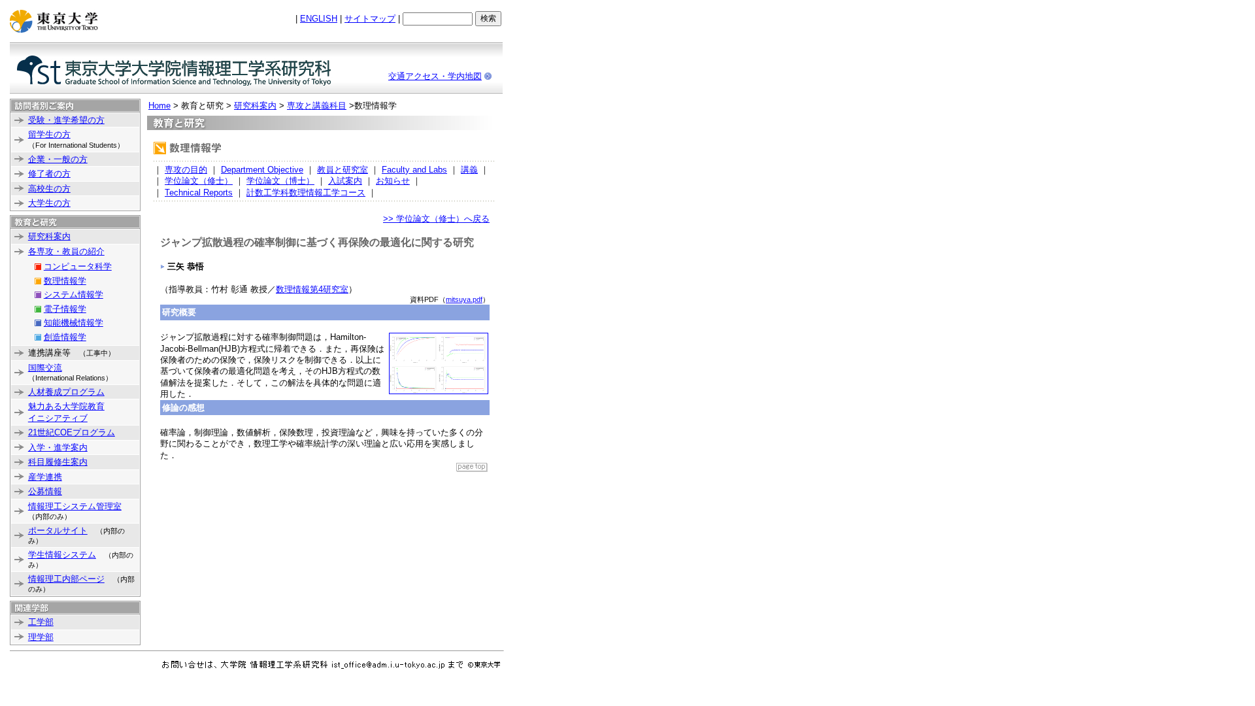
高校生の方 (49, 188)
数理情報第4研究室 (312, 289)
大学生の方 (49, 203)
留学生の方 (49, 134)
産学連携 (45, 477)
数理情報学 (65, 281)
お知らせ (393, 181)
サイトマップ (369, 19)
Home (159, 105)
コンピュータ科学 (78, 266)
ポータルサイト (58, 530)
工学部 (41, 622)
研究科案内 (49, 236)
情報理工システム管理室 (75, 506)
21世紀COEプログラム (71, 432)
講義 (469, 170)
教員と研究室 (342, 170)
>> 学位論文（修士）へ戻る (436, 219)
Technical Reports (199, 192)
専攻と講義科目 (316, 105)
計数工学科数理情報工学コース (305, 192)
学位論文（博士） (280, 181)
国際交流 (45, 368)
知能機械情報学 (73, 323)
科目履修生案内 (58, 462)
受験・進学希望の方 (66, 120)
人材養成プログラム (66, 392)
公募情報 (45, 491)
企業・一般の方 (58, 159)
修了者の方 (49, 173)
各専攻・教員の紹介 (66, 251)
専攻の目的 (186, 170)
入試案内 (345, 181)
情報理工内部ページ (66, 579)
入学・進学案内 (58, 447)
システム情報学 (73, 294)
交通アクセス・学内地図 (435, 76)
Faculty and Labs (414, 170)
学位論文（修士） (199, 181)
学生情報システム (62, 555)
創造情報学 (65, 337)
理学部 (41, 637)
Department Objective (262, 170)
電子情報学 (65, 309)
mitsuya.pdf (464, 299)
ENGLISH (318, 19)
